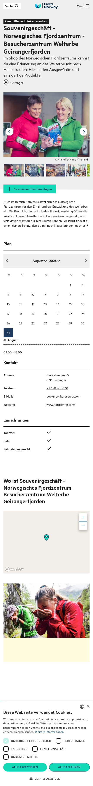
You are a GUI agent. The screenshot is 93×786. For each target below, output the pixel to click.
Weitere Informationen (49, 732)
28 (57, 323)
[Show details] (46, 537)
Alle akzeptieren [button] (25, 767)
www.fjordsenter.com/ (60, 404)
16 (82, 304)
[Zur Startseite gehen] (46, 6)
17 (8, 313)
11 (20, 304)
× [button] (88, 706)
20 (45, 313)
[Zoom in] (83, 517)
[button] (46, 778)
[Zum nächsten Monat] (86, 261)
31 (8, 332)
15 (70, 304)
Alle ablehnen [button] (69, 767)
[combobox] (82, 706)
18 (20, 313)
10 (8, 304)
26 (33, 323)
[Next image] (83, 132)
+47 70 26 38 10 (57, 388)
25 (20, 323)
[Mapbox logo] (14, 569)
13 (45, 304)
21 (58, 313)
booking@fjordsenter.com (63, 396)
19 (33, 313)
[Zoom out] (83, 525)
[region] (46, 542)
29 (70, 323)
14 (57, 304)
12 (33, 304)
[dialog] (46, 743)
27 (45, 323)
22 (70, 313)
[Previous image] (9, 132)
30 (83, 323)
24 (8, 323)
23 (82, 313)
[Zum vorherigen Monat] (7, 261)
